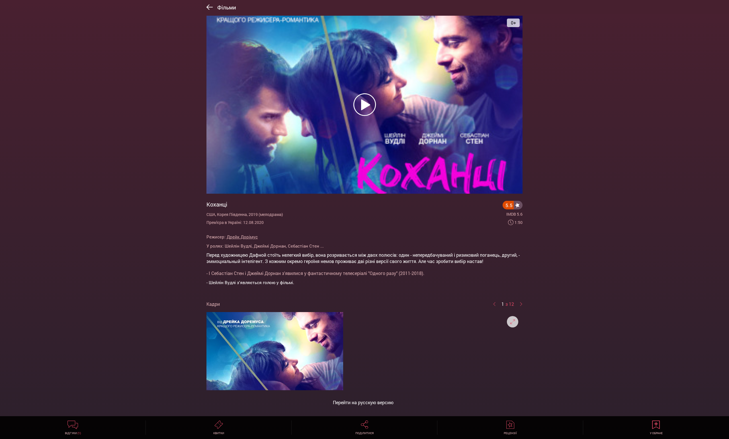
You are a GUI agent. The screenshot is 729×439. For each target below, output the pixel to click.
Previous (494, 304)
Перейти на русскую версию (363, 402)
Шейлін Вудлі (238, 246)
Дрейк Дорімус (242, 237)
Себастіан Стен (303, 246)
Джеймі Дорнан (270, 246)
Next (521, 304)
